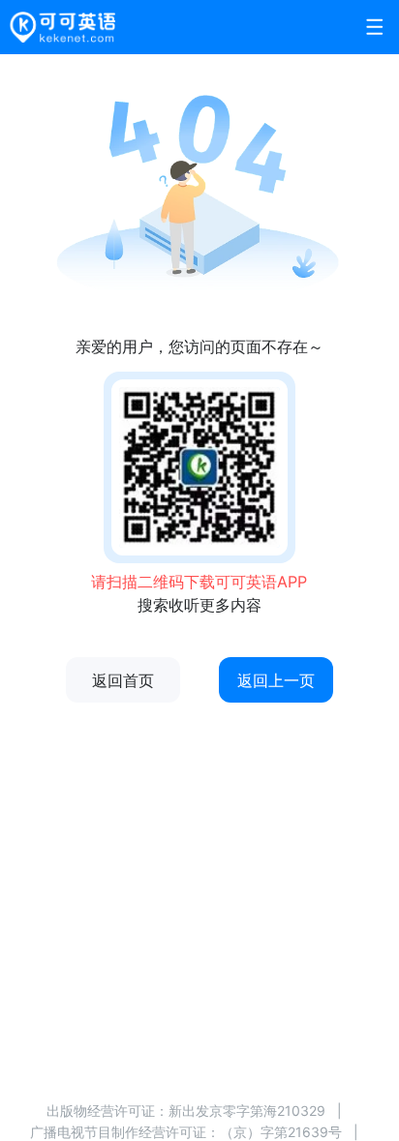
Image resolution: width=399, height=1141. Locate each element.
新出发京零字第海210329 (247, 1110)
